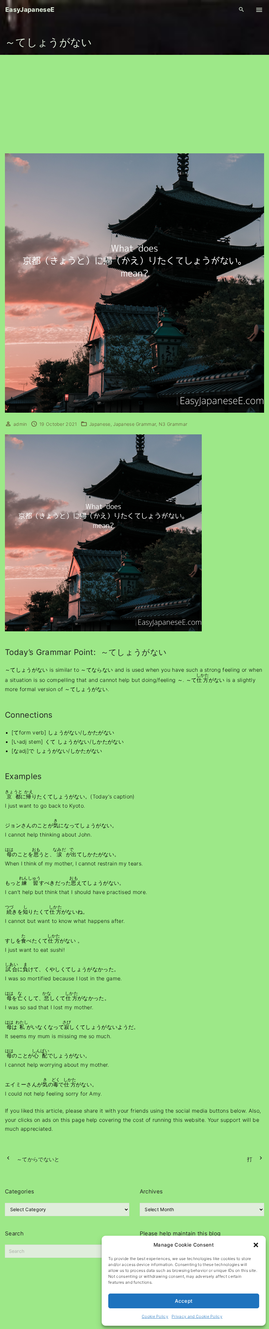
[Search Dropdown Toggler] (241, 9)
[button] (256, 1245)
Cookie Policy (155, 1316)
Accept (184, 1301)
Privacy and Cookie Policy (197, 1316)
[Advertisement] (134, 104)
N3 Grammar (173, 424)
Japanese (100, 424)
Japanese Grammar (134, 424)
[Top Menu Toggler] (259, 10)
